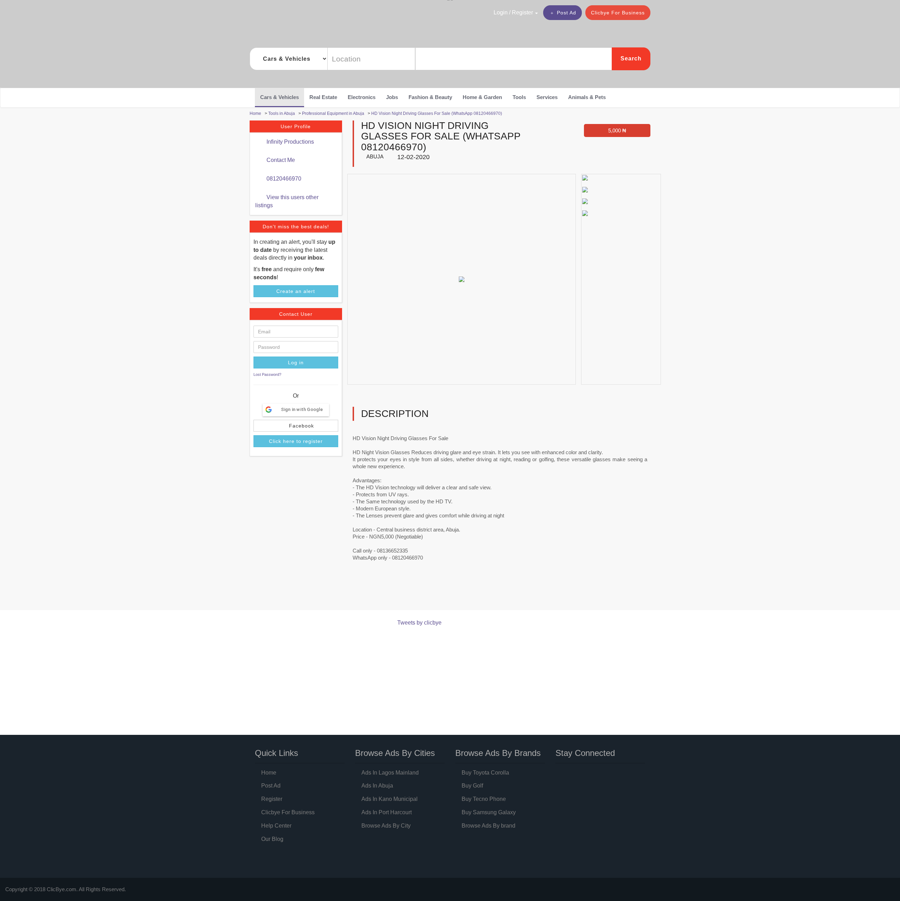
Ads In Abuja (377, 786)
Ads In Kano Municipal (389, 799)
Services (547, 97)
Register (271, 799)
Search (631, 58)
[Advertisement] (378, 592)
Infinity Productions (289, 142)
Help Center (276, 826)
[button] (500, 12)
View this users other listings (287, 201)
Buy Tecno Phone (484, 799)
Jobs (392, 97)
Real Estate (323, 97)
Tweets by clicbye (419, 623)
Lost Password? (267, 374)
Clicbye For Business (618, 12)
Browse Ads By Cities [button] (395, 753)
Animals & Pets (587, 97)
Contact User (296, 314)
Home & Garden (482, 97)
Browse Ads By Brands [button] (498, 753)
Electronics (361, 97)
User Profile (296, 126)
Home (268, 773)
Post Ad (566, 12)
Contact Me (280, 160)
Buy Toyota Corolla (485, 773)
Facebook (300, 426)
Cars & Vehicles (279, 97)
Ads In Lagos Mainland (390, 773)
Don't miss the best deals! (296, 226)
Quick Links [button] (276, 753)
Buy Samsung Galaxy (489, 812)
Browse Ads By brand (488, 826)
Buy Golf (472, 786)
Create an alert (295, 291)
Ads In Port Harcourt (386, 812)
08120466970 (283, 179)
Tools (519, 97)
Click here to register (296, 441)
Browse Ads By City (386, 826)
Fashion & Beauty (430, 97)
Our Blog (272, 839)
